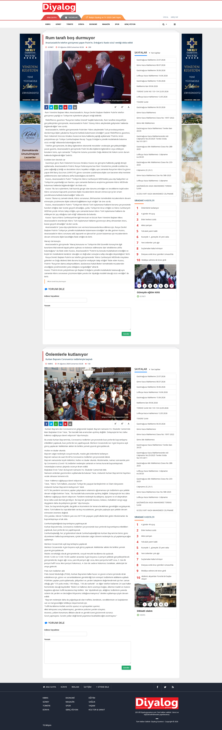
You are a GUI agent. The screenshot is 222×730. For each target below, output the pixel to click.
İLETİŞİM (87, 687)
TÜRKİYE (69, 24)
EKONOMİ (93, 24)
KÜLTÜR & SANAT (97, 709)
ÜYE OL (165, 17)
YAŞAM (92, 705)
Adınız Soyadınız (51, 296)
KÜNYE (64, 687)
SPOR (117, 24)
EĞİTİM (92, 697)
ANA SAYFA (52, 17)
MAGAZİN (106, 24)
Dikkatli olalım (144, 611)
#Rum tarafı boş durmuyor (56, 281)
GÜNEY (58, 24)
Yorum (47, 305)
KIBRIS (47, 24)
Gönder (126, 334)
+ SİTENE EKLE (102, 687)
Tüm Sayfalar (155, 53)
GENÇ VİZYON (129, 24)
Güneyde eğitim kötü (148, 292)
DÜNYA (81, 24)
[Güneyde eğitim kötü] (155, 278)
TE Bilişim (47, 725)
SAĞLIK (92, 701)
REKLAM (75, 687)
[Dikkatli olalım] (155, 597)
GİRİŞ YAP (174, 17)
